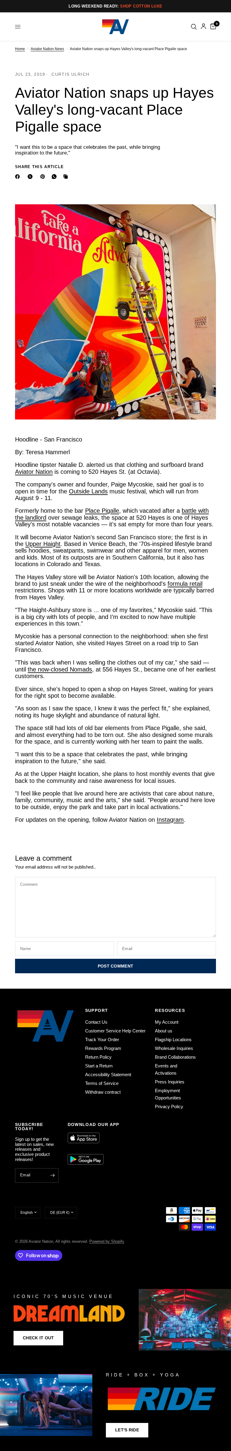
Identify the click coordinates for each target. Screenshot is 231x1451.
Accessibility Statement (108, 1074)
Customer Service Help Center (115, 1030)
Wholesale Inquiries (174, 1048)
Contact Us (96, 1022)
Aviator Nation (34, 471)
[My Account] (203, 26)
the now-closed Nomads (60, 669)
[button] (38, 1338)
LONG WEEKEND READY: (115, 6)
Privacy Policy (169, 1106)
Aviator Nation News (47, 49)
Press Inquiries (169, 1081)
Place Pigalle (102, 510)
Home (20, 49)
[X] (31, 176)
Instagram (170, 819)
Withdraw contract (103, 1092)
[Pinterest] (44, 176)
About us (163, 1030)
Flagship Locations (173, 1039)
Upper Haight (42, 544)
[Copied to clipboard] (66, 176)
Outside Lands (88, 491)
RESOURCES (170, 1010)
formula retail (185, 583)
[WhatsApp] (55, 176)
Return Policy (98, 1057)
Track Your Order (102, 1039)
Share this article (39, 167)
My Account (166, 1022)
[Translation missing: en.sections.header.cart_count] (212, 26)
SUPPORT (96, 1010)
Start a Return (98, 1065)
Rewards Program (103, 1048)
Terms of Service (102, 1083)
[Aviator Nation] (115, 1319)
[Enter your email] (53, 1175)
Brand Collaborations (175, 1057)
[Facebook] (18, 176)
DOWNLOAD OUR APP (93, 1124)
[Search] (194, 26)
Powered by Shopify (106, 1241)
